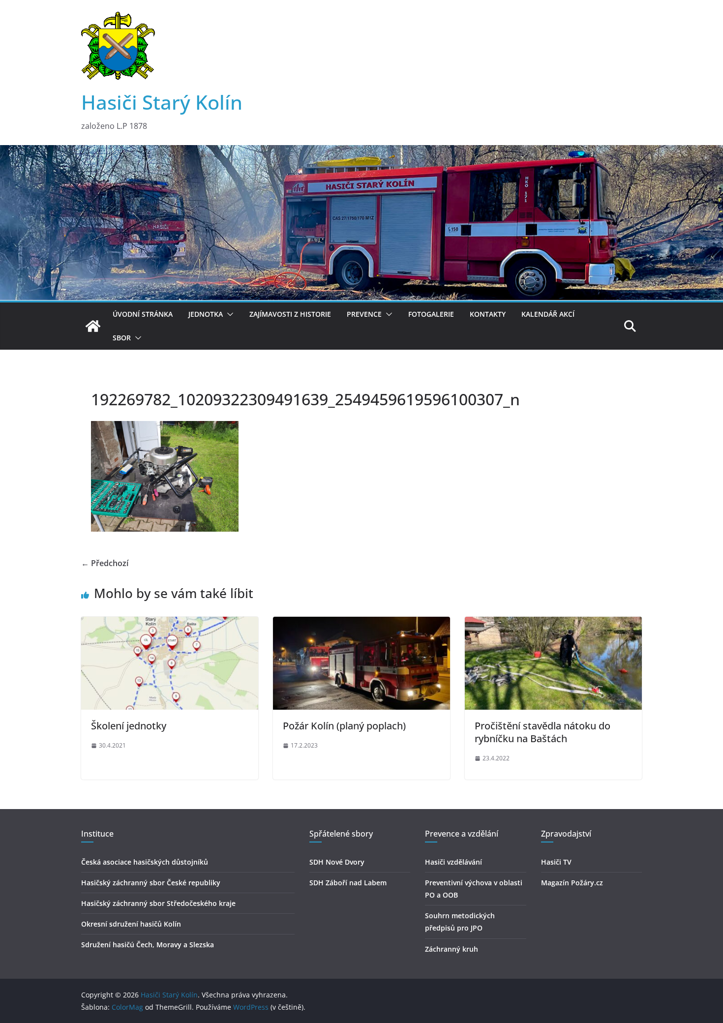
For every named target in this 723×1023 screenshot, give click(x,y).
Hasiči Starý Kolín (161, 102)
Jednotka (205, 314)
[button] (228, 314)
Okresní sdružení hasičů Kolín (131, 924)
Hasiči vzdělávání (453, 862)
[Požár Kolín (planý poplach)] (361, 623)
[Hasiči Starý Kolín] (361, 152)
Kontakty (488, 314)
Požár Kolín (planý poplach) (344, 725)
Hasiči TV (556, 862)
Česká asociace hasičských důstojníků (144, 862)
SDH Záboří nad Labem (348, 882)
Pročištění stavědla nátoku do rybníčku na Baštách (542, 732)
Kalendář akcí (547, 314)
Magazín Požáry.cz (572, 882)
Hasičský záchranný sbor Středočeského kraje (158, 903)
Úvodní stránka (143, 314)
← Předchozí (104, 563)
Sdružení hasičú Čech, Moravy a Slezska (147, 944)
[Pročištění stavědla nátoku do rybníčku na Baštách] (553, 623)
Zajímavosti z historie (290, 314)
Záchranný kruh (451, 949)
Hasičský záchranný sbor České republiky (150, 882)
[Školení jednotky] (169, 623)
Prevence (364, 314)
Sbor (122, 337)
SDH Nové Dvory (336, 862)
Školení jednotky (128, 725)
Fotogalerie (431, 314)
